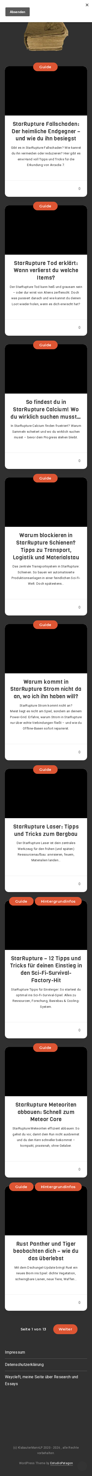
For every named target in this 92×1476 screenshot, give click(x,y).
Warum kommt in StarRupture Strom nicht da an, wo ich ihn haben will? (46, 689)
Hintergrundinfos (58, 901)
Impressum (15, 1352)
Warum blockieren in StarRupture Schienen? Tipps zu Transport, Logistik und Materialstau (46, 546)
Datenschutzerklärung (24, 1364)
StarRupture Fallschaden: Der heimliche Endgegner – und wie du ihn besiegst (46, 131)
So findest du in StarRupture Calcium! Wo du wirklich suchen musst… (46, 409)
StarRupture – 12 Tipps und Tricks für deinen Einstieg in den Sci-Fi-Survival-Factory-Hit (46, 969)
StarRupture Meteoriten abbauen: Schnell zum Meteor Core (46, 1112)
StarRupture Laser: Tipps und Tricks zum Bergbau (46, 830)
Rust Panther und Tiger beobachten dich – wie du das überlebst (46, 1251)
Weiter (65, 1329)
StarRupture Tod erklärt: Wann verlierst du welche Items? (46, 270)
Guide (45, 67)
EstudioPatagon (61, 1463)
